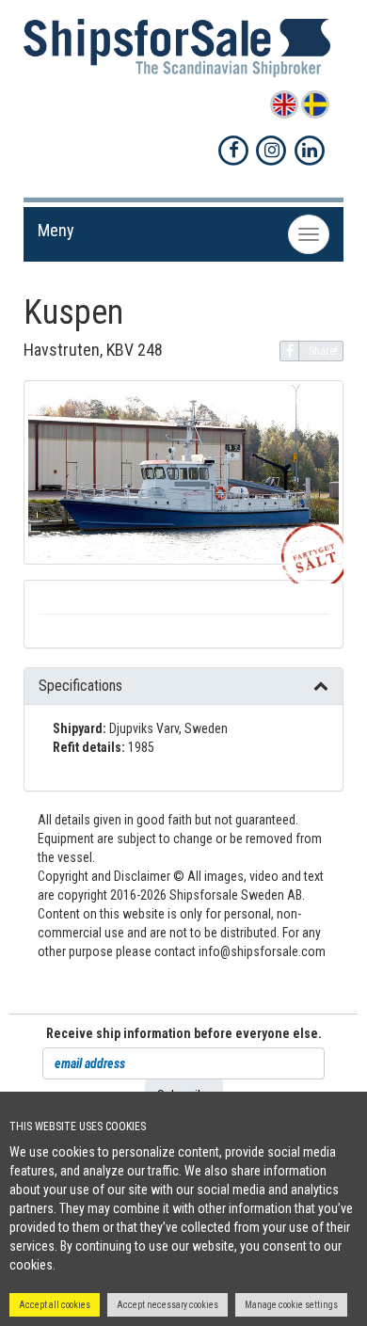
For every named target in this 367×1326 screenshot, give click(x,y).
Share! (323, 351)
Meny (56, 230)
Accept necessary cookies (167, 1305)
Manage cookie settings (291, 1305)
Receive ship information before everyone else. (184, 1033)
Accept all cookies (54, 1305)
